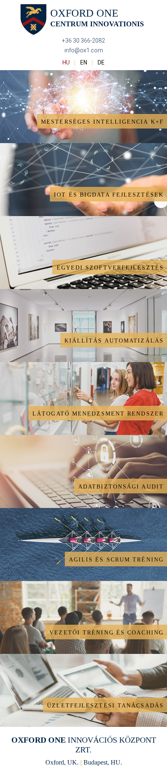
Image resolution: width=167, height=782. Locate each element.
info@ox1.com (83, 50)
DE (101, 62)
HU (66, 62)
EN (84, 62)
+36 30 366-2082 (83, 40)
